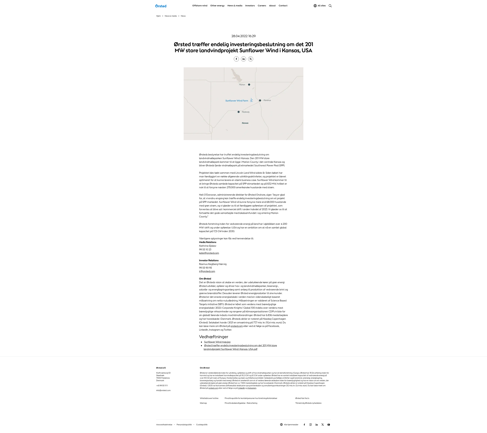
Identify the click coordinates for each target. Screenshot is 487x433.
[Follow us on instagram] (310, 425)
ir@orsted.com (207, 271)
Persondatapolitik (184, 424)
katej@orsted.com (209, 253)
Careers (262, 5)
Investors (250, 5)
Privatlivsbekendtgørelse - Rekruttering (241, 403)
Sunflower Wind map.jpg (217, 341)
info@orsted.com (163, 390)
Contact (283, 5)
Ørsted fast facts (302, 398)
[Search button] (330, 5)
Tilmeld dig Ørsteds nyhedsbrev (308, 403)
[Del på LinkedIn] (243, 58)
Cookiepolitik (201, 424)
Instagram (252, 388)
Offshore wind (199, 5)
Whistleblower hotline (209, 398)
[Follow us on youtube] (329, 425)
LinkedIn (241, 388)
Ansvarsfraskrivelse (164, 424)
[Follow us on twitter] (323, 425)
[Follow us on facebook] (304, 425)
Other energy (217, 5)
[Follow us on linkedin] (317, 425)
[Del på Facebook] (236, 58)
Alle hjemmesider (291, 424)
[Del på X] (250, 58)
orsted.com (237, 326)
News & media (235, 5)
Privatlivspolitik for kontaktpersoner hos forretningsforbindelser (251, 398)
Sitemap (203, 403)
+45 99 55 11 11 (162, 385)
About (272, 5)
